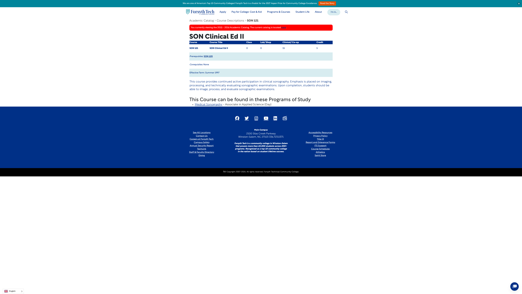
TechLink (201, 149)
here (283, 28)
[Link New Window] (237, 118)
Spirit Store (320, 155)
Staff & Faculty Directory (201, 152)
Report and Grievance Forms (320, 142)
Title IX (320, 139)
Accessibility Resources (320, 133)
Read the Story (327, 3)
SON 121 (252, 20)
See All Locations (201, 133)
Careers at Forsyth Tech (202, 139)
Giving (201, 155)
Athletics (320, 152)
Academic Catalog (201, 20)
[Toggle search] (346, 12)
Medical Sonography (208, 104)
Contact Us (201, 136)
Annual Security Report (202, 146)
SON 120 (208, 56)
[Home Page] (200, 12)
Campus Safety (201, 142)
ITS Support (320, 146)
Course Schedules (320, 149)
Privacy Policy (320, 136)
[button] (334, 11)
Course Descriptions (230, 20)
